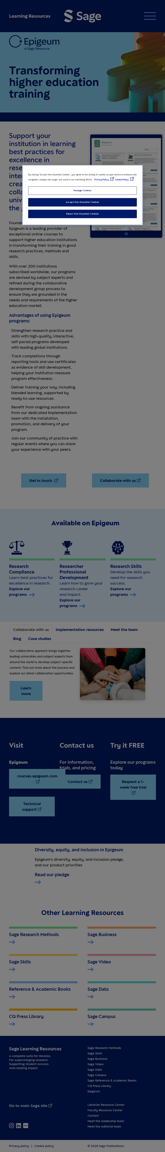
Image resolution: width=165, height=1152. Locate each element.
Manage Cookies (83, 190)
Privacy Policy (101, 179)
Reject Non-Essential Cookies (82, 214)
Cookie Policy (122, 179)
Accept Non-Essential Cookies (82, 202)
